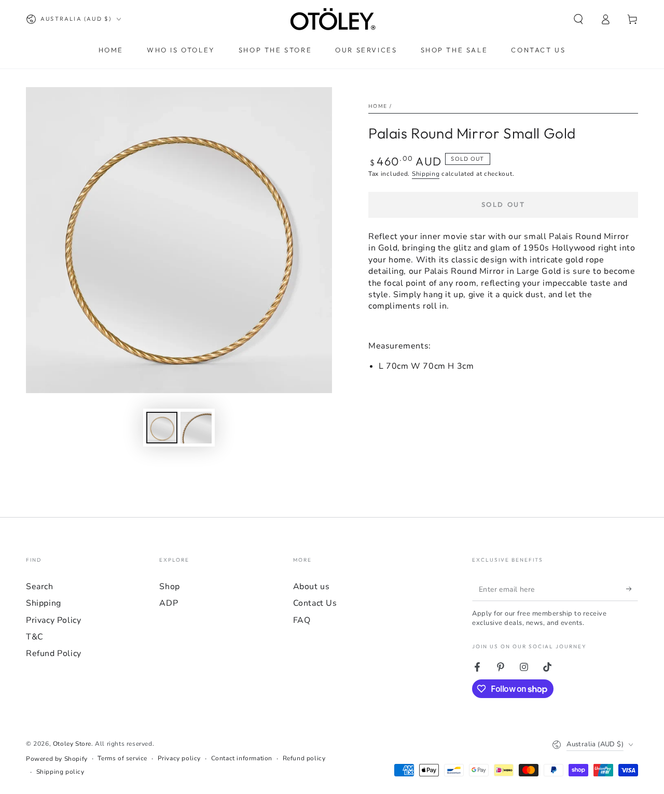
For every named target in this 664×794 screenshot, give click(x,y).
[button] (578, 19)
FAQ (302, 620)
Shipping (426, 174)
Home (377, 106)
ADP (168, 603)
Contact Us (315, 603)
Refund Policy (53, 653)
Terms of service (122, 758)
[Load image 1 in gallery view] (161, 427)
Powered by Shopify (57, 759)
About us (311, 586)
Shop (169, 586)
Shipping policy (60, 772)
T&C (35, 637)
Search (39, 586)
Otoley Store (72, 744)
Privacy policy (179, 758)
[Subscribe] (632, 589)
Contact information (241, 758)
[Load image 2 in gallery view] (196, 427)
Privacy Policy (53, 620)
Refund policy (304, 758)
